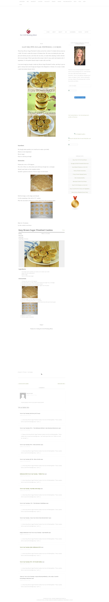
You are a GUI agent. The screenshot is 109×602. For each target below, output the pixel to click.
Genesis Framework (58, 599)
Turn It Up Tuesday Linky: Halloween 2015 (30, 547)
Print (63, 229)
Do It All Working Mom (28, 32)
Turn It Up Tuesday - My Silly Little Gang (30, 488)
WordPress (66, 599)
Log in (70, 599)
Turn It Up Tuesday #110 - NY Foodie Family (31, 561)
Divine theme (55, 598)
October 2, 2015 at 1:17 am (32, 395)
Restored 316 (63, 598)
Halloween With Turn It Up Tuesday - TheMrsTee (32, 474)
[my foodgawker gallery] (79, 134)
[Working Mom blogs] (75, 209)
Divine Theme (48, 599)
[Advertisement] (54, 16)
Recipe (41, 43)
